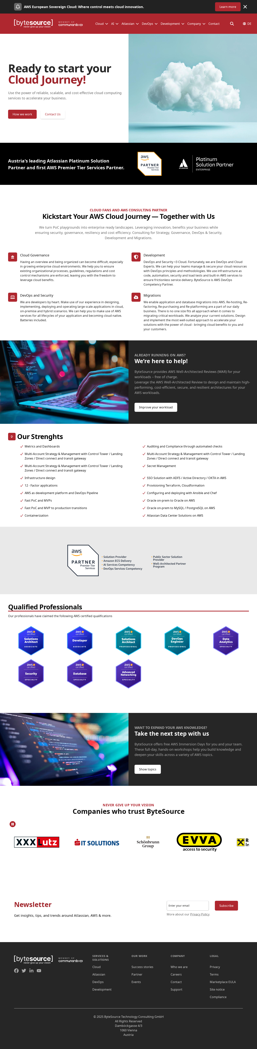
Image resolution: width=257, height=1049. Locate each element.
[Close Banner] (245, 7)
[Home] (50, 23)
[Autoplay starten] (13, 824)
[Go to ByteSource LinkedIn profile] (31, 970)
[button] (106, 23)
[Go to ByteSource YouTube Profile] (39, 970)
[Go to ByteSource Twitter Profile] (24, 970)
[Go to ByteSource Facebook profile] (16, 970)
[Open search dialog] (232, 23)
